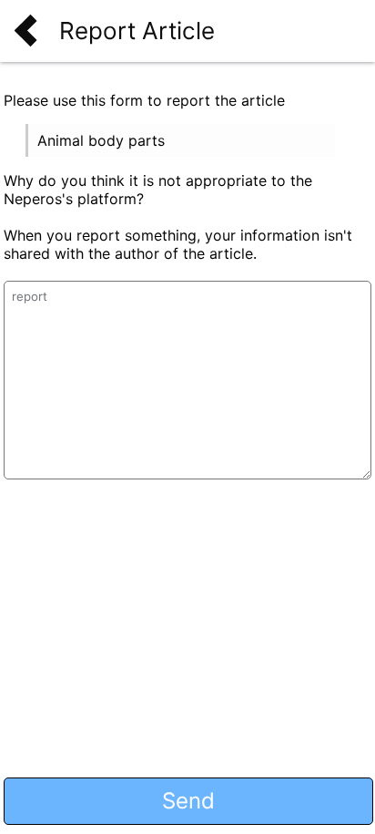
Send (188, 801)
